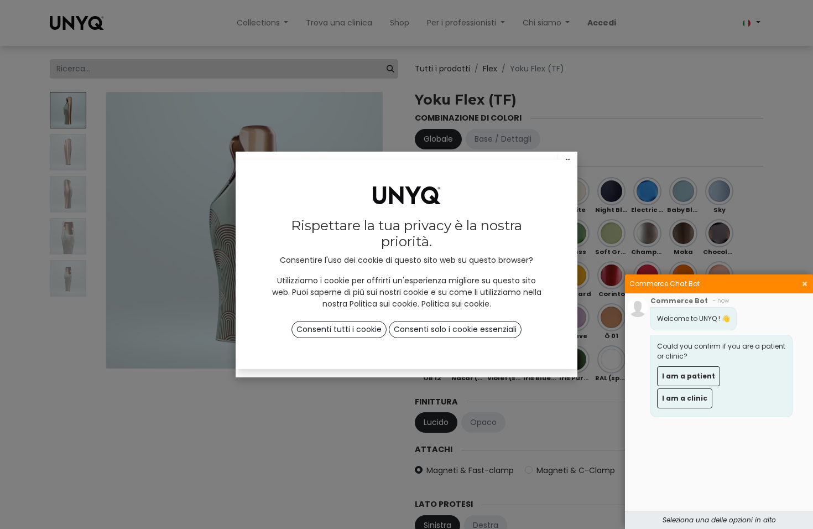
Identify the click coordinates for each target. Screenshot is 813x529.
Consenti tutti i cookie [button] (339, 329)
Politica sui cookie (455, 303)
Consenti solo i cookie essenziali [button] (455, 329)
